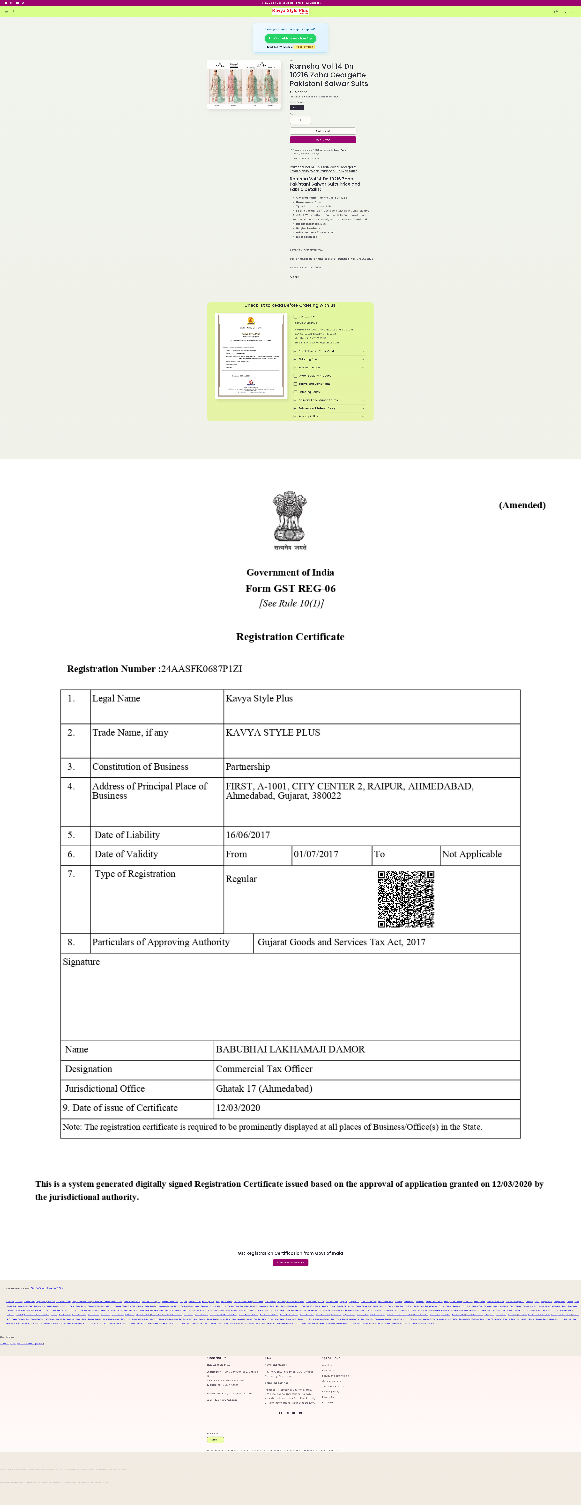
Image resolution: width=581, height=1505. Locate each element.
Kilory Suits (105, 1315)
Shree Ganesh (456, 1302)
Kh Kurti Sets (156, 1315)
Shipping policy (309, 1450)
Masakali (317, 1310)
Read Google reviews (290, 1262)
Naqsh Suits (56, 1310)
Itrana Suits (512, 1315)
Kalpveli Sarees (349, 1315)
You (159, 1302)
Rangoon (204, 1306)
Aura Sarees (141, 1323)
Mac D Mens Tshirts (461, 1310)
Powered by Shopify (240, 1450)
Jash (492, 1315)
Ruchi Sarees (81, 1306)
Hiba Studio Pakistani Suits (539, 1315)
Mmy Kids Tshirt (157, 1310)
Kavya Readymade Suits (248, 1315)
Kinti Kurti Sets (65, 1315)
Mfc (171, 1310)
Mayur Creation (257, 1310)
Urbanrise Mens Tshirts (243, 1302)
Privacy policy (274, 1450)
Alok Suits (234, 1323)
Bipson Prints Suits (29, 1323)
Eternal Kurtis (291, 1319)
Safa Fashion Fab (25, 1306)
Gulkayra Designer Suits (109, 1319)
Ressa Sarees (173, 1306)
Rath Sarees (194, 1306)
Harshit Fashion (37, 1319)
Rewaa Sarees (161, 1306)
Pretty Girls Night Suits (428, 1306)
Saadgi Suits (63, 1306)
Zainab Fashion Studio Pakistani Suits (107, 1302)
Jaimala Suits (501, 1315)
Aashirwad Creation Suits (363, 1323)
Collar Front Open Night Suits (30, 1344)
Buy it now (323, 139)
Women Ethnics (195, 1302)
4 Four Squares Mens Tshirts (423, 1323)
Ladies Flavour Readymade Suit (36, 1315)
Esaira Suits (302, 1319)
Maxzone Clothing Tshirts (281, 1310)
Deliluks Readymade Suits (378, 1319)
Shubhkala (420, 1302)
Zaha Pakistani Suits (132, 1302)
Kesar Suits (188, 1315)
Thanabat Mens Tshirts (295, 1302)
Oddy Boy (10, 1310)
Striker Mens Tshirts (385, 1302)
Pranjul (441, 1306)
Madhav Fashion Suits (443, 1310)
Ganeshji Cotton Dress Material (230, 1319)
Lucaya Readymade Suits (480, 1310)
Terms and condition (334, 1386)
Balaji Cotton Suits (79, 1323)
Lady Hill (19, 1315)
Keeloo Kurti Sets (201, 1315)
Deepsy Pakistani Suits (413, 1319)
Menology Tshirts (181, 1310)
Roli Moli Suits (107, 1306)
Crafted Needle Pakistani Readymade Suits (440, 1319)
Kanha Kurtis (336, 1315)
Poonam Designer (453, 1306)
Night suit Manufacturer (401, 1323)
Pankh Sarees (515, 1306)
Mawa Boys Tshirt (299, 1310)
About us (327, 1365)
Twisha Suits (258, 1302)
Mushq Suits (94, 1310)
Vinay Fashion (226, 1302)
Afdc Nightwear (38, 1288)
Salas (576, 1302)
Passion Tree (477, 1306)
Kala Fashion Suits (377, 1315)
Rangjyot (222, 1306)
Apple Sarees (153, 1323)
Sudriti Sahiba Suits (368, 1302)
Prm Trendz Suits (411, 1306)
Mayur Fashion (231, 1310)
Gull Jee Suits (93, 1319)
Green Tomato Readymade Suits (145, 1319)
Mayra (267, 1310)
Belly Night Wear (55, 1288)
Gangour (202, 1319)
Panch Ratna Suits (530, 1306)
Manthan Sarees (329, 1310)
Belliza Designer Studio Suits (50, 1323)
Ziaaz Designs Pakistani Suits (59, 1302)
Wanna (205, 1302)
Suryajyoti (343, 1302)
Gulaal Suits (125, 1319)
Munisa (103, 1310)
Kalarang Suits (362, 1315)
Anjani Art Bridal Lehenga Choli (172, 1323)
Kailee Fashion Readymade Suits (400, 1315)
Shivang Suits (479, 1302)
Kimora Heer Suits (79, 1315)
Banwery (67, 1323)
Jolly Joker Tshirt (458, 1315)
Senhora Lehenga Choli (515, 1302)
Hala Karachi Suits (52, 1319)
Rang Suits (249, 1306)
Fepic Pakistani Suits (276, 1319)
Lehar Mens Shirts (533, 1310)
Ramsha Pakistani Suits (265, 1306)
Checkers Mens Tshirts (525, 1319)
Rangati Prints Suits (236, 1306)
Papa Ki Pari (503, 1306)
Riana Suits (149, 1306)
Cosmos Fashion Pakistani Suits (471, 1319)
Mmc (167, 1310)
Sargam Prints (546, 1302)
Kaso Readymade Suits (269, 1315)
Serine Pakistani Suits (495, 1302)
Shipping (308, 96)
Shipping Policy (330, 1391)
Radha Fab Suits (379, 1306)
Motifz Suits (128, 1310)
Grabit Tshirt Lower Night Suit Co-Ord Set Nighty (178, 1319)
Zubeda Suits (29, 1302)
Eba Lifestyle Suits (338, 1319)
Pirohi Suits (466, 1306)
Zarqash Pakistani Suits (81, 1302)
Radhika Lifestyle (328, 1306)
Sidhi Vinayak (409, 1302)
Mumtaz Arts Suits (115, 1310)
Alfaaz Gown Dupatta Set (266, 1323)
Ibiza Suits (522, 1315)
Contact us (328, 1370)
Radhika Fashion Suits (346, 1306)
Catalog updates (331, 1381)
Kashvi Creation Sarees (289, 1315)
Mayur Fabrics (244, 1310)
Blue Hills (567, 1319)
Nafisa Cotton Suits (69, 1310)
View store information (306, 158)
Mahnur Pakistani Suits (384, 1310)
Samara (570, 1302)
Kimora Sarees (93, 1315)
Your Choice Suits (149, 1302)
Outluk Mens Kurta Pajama (549, 1306)
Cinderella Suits (509, 1319)
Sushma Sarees (332, 1302)
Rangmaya (214, 1306)
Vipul (218, 1302)
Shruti (446, 1302)
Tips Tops (281, 1302)
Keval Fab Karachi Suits (172, 1315)
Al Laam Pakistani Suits (286, 1323)
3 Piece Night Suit (8, 1344)
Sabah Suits (52, 1306)
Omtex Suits (572, 1306)
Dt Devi (364, 1319)
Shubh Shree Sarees (434, 1302)
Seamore (529, 1302)
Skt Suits (398, 1302)
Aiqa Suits (312, 1323)
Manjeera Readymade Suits (348, 1310)
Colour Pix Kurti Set (493, 1319)
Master (310, 1310)
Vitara (211, 1302)
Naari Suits (83, 1310)
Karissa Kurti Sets (307, 1315)
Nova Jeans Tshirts (23, 1310)
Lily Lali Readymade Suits (502, 1310)
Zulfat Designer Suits (14, 1302)
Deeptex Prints (396, 1319)
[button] (6, 11)
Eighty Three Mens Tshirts (319, 1319)
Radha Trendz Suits (364, 1306)
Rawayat (184, 1306)
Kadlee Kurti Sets (421, 1315)
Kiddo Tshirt (129, 1315)
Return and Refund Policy (336, 1375)
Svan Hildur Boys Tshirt (315, 1302)
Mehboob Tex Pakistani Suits (200, 1310)
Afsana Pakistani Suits (326, 1323)
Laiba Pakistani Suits (563, 1310)
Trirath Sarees (270, 1302)
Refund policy (258, 1450)
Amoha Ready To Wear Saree (216, 1323)
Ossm (564, 1306)
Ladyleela (10, 1315)
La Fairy (54, 1315)
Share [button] (296, 276)
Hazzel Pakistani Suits (21, 1319)
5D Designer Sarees (382, 1323)
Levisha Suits (519, 1310)
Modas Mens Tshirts (142, 1310)
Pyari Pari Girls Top (395, 1306)
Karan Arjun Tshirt (323, 1315)
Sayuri (537, 1302)
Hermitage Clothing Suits (561, 1315)
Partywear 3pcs (331, 1402)
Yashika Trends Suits (170, 1302)
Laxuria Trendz (547, 1310)
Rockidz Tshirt (120, 1306)
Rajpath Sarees (294, 1306)
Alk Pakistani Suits (246, 1323)
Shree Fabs (468, 1302)
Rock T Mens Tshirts (135, 1306)
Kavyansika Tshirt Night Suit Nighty (223, 1315)
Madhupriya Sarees (425, 1310)
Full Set (297, 107)
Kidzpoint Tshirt (118, 1315)
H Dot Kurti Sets (67, 1319)
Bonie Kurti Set (556, 1319)
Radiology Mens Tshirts (311, 1306)
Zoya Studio (41, 1302)
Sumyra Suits (354, 1302)
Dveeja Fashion (353, 1319)
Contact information (329, 1450)
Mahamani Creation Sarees (405, 1310)
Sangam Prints (559, 1302)
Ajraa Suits (301, 1323)
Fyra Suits (248, 1319)
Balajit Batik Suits (95, 1323)
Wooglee (183, 1302)
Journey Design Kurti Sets (440, 1315)
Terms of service (292, 1450)
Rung (72, 1306)
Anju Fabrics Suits (344, 1323)
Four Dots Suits (260, 1319)
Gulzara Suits (80, 1319)
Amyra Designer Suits (195, 1323)
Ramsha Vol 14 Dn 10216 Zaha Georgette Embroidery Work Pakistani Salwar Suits (323, 169)
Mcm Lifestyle (218, 1310)
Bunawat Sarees (542, 1319)
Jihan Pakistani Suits (474, 1315)
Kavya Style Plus (223, 1450)
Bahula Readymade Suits (114, 1323)
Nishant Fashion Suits (41, 1310)
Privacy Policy (330, 1397)
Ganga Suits (212, 1319)
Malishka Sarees (367, 1310)
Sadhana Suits (40, 1306)
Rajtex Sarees (281, 1306)
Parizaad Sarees (490, 1306)
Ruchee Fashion (94, 1306)
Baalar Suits (130, 1323)
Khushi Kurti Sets (143, 1315)
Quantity (294, 114)
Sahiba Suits (12, 1306)
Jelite (486, 1315)
